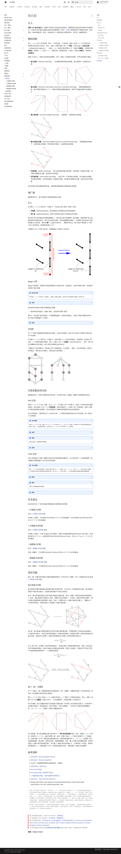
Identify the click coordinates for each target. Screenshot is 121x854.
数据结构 (65, 7)
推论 (33, 438)
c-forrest (78, 820)
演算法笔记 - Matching (38, 766)
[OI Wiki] (5, 2)
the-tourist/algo (36, 769)
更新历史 (60, 815)
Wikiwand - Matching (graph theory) (43, 757)
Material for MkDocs (15, 852)
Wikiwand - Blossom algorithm (41, 760)
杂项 (84, 7)
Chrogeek (32, 825)
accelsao (87, 823)
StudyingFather (56, 820)
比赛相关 (12, 7)
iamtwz (39, 825)
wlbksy (68, 823)
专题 (89, 7)
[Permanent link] (34, 23)
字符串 (54, 7)
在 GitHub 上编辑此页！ (57, 818)
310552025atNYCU (68, 820)
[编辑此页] (92, 16)
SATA (58, 828)
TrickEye (62, 823)
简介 (5, 7)
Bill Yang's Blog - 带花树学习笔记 (42, 773)
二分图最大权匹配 (37, 530)
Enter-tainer (33, 823)
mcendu (41, 823)
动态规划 (47, 7)
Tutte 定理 (34, 465)
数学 (59, 7)
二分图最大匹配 (36, 514)
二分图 (67, 30)
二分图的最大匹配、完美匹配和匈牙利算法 (45, 776)
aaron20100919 (87, 820)
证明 (33, 302)
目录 (98, 15)
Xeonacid (74, 823)
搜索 (41, 7)
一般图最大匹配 (36, 548)
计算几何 (78, 7)
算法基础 (34, 7)
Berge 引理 (35, 293)
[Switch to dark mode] (69, 2)
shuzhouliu (46, 825)
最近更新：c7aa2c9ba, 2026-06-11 (106, 849)
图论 (72, 7)
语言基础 (27, 7)
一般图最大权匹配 (37, 562)
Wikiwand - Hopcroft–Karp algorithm (43, 779)
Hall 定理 (34, 420)
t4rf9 (57, 823)
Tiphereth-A (46, 820)
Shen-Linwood (50, 823)
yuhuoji (80, 823)
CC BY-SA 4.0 (50, 828)
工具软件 (19, 7)
